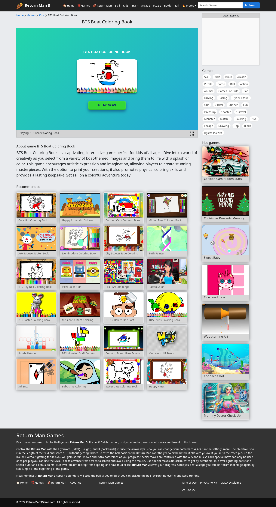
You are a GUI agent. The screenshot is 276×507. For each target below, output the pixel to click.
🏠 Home (68, 5)
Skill (117, 5)
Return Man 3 (37, 5)
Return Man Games (111, 482)
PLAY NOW (107, 105)
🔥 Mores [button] (188, 5)
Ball (176, 5)
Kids (125, 5)
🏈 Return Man (102, 5)
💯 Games (83, 5)
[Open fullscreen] (192, 133)
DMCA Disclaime (230, 482)
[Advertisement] (230, 41)
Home (20, 15)
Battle (167, 5)
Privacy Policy (208, 482)
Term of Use (189, 482)
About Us (75, 482)
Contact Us (188, 489)
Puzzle (157, 5)
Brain (134, 5)
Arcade (145, 5)
